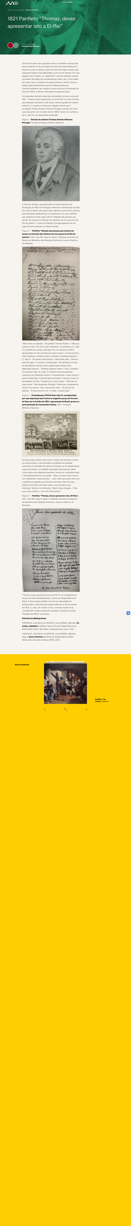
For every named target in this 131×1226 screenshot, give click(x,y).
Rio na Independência (19, 10)
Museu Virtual (11, 10)
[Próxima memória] (86, 709)
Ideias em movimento (32, 10)
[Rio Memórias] (12, 3)
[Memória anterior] (44, 709)
